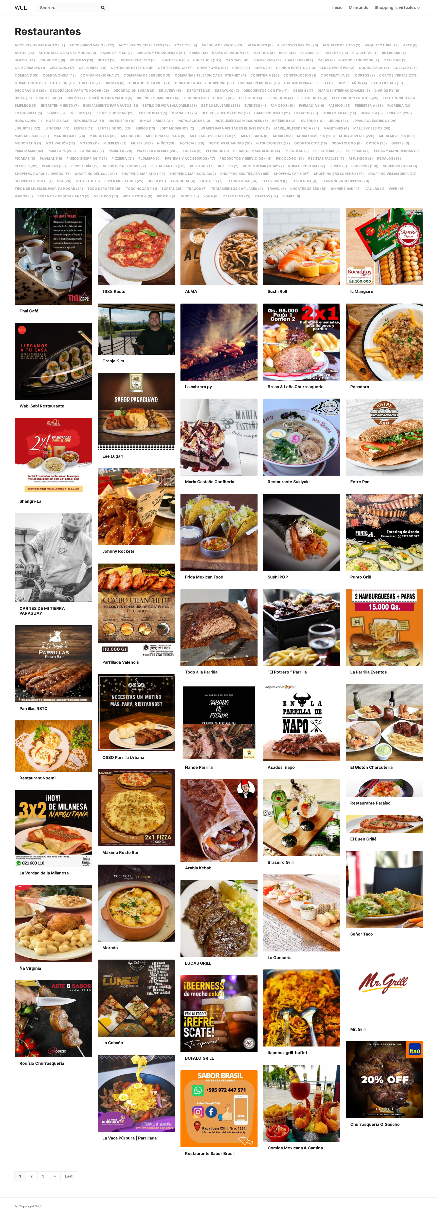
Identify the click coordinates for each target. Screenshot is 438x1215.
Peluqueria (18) (327, 151)
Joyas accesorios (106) (375, 121)
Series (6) (338, 166)
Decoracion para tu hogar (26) (79, 90)
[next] (55, 1176)
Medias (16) (131, 136)
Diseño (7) (75, 98)
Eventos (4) (255, 105)
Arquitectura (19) (382, 45)
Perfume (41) (358, 151)
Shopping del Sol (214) (96, 174)
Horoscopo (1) (28, 121)
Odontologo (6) (347, 143)
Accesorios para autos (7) (40, 45)
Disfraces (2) (196, 98)
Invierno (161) (312, 121)
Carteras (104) (299, 60)
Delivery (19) (171, 90)
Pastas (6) (192, 151)
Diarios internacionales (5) (344, 90)
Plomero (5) (149, 158)
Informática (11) (89, 121)
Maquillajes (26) (69, 136)
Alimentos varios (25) (297, 45)
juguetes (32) (27, 128)
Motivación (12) (60, 143)
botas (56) (107, 60)
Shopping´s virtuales (395, 7)
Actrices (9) (185, 45)
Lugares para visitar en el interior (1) (234, 128)
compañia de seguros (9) (147, 75)
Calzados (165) (207, 60)
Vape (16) (397, 189)
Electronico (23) (399, 98)
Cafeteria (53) (175, 60)
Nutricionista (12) (273, 143)
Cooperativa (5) (336, 75)
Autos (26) (24, 53)
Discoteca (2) (49, 98)
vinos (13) (190, 196)
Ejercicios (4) (280, 98)
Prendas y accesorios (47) (190, 158)
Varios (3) (24, 196)
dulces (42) (224, 98)
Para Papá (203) (62, 151)
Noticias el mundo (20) (230, 143)
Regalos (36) (389, 158)
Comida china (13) (59, 75)
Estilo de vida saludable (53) (169, 105)
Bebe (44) (287, 53)
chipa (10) (241, 68)
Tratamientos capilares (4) (237, 189)
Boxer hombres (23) (139, 60)
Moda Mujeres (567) (397, 136)
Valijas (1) (374, 189)
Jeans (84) (338, 121)
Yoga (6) (211, 196)
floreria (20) (399, 105)
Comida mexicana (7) (100, 75)
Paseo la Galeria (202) (158, 151)
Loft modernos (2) (177, 128)
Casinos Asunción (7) (359, 60)
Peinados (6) (217, 151)
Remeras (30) (54, 166)
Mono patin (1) (28, 143)
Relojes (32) (26, 166)
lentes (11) (84, 128)
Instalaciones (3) (193, 121)
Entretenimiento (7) (60, 105)
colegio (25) (405, 68)
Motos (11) (89, 143)
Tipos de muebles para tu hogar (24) (49, 189)
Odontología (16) (310, 143)
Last (68, 1176)
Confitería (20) (264, 75)
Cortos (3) (365, 75)
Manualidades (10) (32, 136)
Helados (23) (306, 113)
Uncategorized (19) (308, 189)
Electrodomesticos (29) (355, 98)
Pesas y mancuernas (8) (396, 151)
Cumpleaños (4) (352, 83)
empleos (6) (25, 105)
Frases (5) (56, 113)
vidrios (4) (167, 196)
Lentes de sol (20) (115, 128)
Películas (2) (297, 151)
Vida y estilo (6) (138, 196)
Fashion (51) (339, 105)
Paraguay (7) (92, 151)
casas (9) (326, 60)
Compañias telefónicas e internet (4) (210, 75)
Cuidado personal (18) (259, 83)
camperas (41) (267, 60)
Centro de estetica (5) (132, 68)
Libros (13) (145, 128)
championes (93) (212, 68)
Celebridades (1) (30, 68)
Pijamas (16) (51, 158)
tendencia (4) (305, 181)
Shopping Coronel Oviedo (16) (43, 174)
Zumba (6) (291, 196)
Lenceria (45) (57, 128)
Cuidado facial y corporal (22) (204, 83)
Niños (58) (166, 143)
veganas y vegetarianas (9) (63, 196)
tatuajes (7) (211, 181)
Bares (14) (198, 53)
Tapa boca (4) (182, 181)
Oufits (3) (400, 143)
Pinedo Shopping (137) (86, 158)
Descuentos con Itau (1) (266, 90)
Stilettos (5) (88, 181)
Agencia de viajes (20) (223, 45)
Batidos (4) (264, 53)
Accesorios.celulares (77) (144, 45)
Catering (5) (395, 60)
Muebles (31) (115, 143)
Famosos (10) (282, 105)
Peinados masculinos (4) (256, 151)
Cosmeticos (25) (30, 83)
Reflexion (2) (361, 158)
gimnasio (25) (184, 113)
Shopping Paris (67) (292, 174)
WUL (21, 7)
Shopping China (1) (400, 166)
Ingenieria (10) (122, 121)
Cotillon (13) (62, 83)
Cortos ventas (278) (398, 75)
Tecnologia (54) (242, 181)
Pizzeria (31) (123, 158)
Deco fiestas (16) (387, 83)
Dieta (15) (23, 98)
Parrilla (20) (121, 151)
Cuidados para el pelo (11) (308, 83)
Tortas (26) (171, 189)
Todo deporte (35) (104, 189)
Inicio (337, 7)
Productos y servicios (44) (245, 158)
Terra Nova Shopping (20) (346, 181)
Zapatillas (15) (236, 196)
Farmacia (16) (311, 105)
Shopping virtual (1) (34, 181)
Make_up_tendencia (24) (296, 128)
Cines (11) (263, 68)
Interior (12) (283, 121)
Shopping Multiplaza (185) (244, 174)
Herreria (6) (372, 113)
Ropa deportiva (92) (306, 166)
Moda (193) (283, 136)
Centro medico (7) (175, 68)
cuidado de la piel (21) (150, 83)
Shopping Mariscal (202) (193, 174)
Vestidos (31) (106, 196)
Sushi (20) (157, 181)
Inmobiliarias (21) (156, 121)
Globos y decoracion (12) (226, 113)
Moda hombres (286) (316, 136)
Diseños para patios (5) (110, 98)
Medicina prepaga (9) (166, 136)
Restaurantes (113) (168, 166)
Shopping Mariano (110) (143, 174)
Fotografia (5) (28, 113)
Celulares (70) (93, 68)
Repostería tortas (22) (124, 166)
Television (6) (275, 181)
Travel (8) (276, 189)
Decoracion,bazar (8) (134, 90)
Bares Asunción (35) (231, 53)
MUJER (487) (142, 143)
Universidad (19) (346, 189)
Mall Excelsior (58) (372, 128)
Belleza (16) (337, 53)
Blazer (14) (25, 60)
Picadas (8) (25, 158)
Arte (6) (410, 45)
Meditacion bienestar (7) (213, 136)
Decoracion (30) (30, 90)
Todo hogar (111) (141, 189)
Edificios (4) (250, 98)
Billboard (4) (394, 53)
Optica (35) (376, 143)
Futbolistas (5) (153, 113)
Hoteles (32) (57, 121)
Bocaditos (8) (52, 60)
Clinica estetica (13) (295, 68)
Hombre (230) (399, 113)
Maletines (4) (336, 128)
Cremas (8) (114, 83)
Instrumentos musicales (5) (241, 121)
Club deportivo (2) (336, 68)
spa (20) (64, 181)
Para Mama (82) (29, 151)
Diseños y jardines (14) (158, 98)
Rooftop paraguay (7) (263, 166)
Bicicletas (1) (365, 53)
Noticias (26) (192, 143)
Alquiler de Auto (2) (342, 45)
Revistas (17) (202, 166)
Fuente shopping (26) (115, 113)
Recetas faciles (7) (326, 158)
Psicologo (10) (290, 158)
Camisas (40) (238, 60)
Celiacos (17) (62, 68)
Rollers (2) (228, 166)
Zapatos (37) (266, 196)
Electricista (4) (312, 98)
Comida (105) (27, 75)
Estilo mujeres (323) (220, 105)
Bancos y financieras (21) (161, 53)
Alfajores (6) (260, 45)
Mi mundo (359, 7)
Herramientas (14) (339, 113)
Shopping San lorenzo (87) (339, 174)
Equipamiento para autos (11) (110, 105)
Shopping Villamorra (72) (392, 174)
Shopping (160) (365, 166)
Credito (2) (89, 83)
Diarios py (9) (386, 90)
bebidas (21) (311, 53)
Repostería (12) (84, 166)
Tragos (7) (197, 189)
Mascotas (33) (103, 136)
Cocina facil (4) (374, 68)
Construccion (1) (299, 75)
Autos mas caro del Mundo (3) (67, 53)
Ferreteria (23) (369, 105)
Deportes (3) (199, 90)
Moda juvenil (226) (356, 136)
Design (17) (303, 90)
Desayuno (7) (227, 90)
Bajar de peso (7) (116, 53)
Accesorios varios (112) (91, 45)
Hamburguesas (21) (272, 113)
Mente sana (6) (255, 136)
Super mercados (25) (124, 181)
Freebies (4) (80, 113)
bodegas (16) (82, 60)
